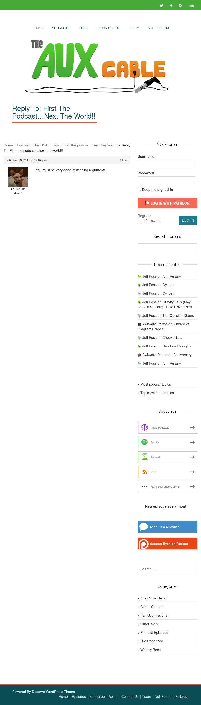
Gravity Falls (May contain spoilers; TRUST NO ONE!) (165, 304)
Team (134, 28)
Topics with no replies (157, 392)
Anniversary (172, 276)
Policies (181, 696)
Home (39, 28)
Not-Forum (163, 696)
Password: (146, 172)
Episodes (79, 696)
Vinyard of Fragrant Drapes (163, 326)
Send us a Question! (165, 527)
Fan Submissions (153, 615)
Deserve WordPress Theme (53, 691)
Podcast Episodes (154, 632)
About (85, 28)
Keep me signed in (157, 189)
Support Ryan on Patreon (169, 543)
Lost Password (149, 220)
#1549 (124, 160)
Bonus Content (151, 606)
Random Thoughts (177, 346)
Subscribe (61, 28)
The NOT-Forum (46, 145)
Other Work (149, 623)
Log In (188, 220)
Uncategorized (151, 640)
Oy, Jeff (168, 284)
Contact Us (111, 28)
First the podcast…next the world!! (90, 145)
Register (144, 215)
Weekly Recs (150, 649)
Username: (147, 156)
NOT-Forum (158, 28)
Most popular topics (155, 384)
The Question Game (178, 315)
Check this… (172, 337)
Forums (23, 145)
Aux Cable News (153, 598)
